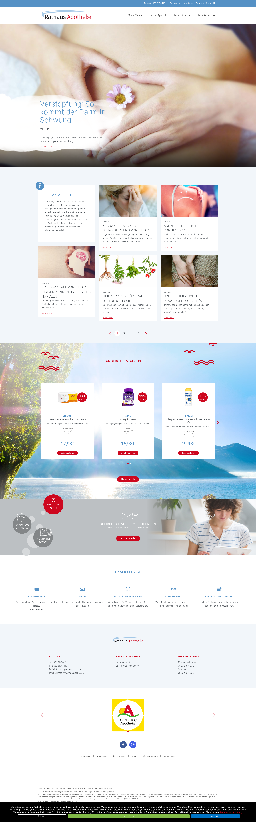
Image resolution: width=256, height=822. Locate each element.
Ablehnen (42, 816)
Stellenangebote (150, 756)
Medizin (45, 129)
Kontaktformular (122, 606)
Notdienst (188, 3)
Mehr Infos (215, 816)
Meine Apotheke (159, 15)
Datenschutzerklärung (231, 812)
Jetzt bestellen (67, 453)
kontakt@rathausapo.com (68, 669)
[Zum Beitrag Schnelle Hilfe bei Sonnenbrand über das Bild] (189, 201)
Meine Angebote (183, 15)
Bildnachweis (169, 756)
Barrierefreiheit (119, 756)
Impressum (86, 756)
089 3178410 (159, 3)
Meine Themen (136, 15)
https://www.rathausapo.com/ (71, 673)
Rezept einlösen (203, 3)
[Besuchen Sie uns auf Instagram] (132, 744)
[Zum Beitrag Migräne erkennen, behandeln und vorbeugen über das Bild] (128, 201)
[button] (218, 420)
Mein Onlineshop (207, 15)
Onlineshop (175, 3)
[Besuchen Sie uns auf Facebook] (123, 744)
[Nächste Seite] (145, 333)
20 (139, 333)
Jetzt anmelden (128, 538)
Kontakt (134, 756)
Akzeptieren (128, 816)
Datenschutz (102, 756)
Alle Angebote (128, 479)
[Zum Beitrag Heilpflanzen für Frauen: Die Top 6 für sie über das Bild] (128, 271)
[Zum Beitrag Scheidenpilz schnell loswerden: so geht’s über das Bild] (189, 271)
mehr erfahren (36, 609)
